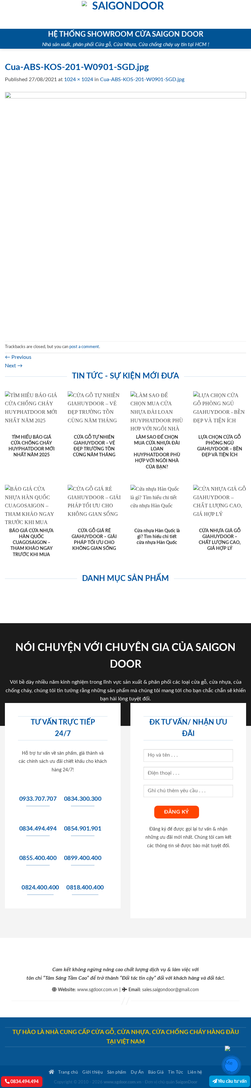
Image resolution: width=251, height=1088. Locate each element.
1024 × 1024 (78, 79)
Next (14, 365)
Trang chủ (67, 1072)
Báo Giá (155, 1072)
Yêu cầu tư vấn (232, 1081)
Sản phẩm (116, 1072)
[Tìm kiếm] (243, 14)
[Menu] (9, 14)
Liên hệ (195, 1072)
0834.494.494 (24, 1081)
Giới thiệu (92, 1072)
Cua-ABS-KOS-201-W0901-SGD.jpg (142, 79)
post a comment (84, 347)
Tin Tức (175, 1072)
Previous (18, 357)
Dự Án (137, 1072)
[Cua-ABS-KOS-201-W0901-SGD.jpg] (125, 212)
